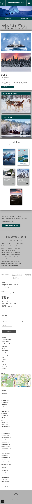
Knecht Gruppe (5, 355)
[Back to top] (16, 493)
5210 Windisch (5, 287)
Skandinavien (7, 21)
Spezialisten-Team (24, 18)
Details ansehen (7, 87)
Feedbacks (4, 346)
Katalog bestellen (9, 153)
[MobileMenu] (29, 2)
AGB (3, 357)
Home (2, 21)
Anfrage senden (5, 341)
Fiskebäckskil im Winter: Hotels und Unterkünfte (12, 243)
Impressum (4, 359)
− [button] (28, 384)
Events (3, 348)
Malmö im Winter (5, 259)
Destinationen (8, 18)
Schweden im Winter (15, 21)
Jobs (3, 361)
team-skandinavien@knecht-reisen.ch (10, 292)
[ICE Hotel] (16, 42)
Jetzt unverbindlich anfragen (11, 225)
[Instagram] (5, 298)
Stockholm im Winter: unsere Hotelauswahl (11, 263)
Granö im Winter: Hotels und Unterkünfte (10, 248)
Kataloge (4, 368)
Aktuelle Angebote (6, 343)
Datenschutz (4, 352)
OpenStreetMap (23, 386)
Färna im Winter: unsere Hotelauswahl (10, 265)
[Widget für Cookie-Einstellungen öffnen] (2, 501)
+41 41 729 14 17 (6, 312)
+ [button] (28, 382)
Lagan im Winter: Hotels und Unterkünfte (10, 254)
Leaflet (17, 386)
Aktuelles (4, 364)
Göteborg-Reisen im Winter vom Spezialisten (11, 246)
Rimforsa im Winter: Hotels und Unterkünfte (11, 261)
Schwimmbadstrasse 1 (7, 286)
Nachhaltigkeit (5, 350)
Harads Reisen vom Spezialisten (8, 250)
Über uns (4, 337)
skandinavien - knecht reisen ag (9, 284)
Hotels (21, 21)
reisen (16, 3)
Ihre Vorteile (4, 366)
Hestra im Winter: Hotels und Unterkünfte (10, 252)
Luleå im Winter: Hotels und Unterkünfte (10, 256)
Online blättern (9, 161)
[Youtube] (8, 298)
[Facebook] (2, 298)
